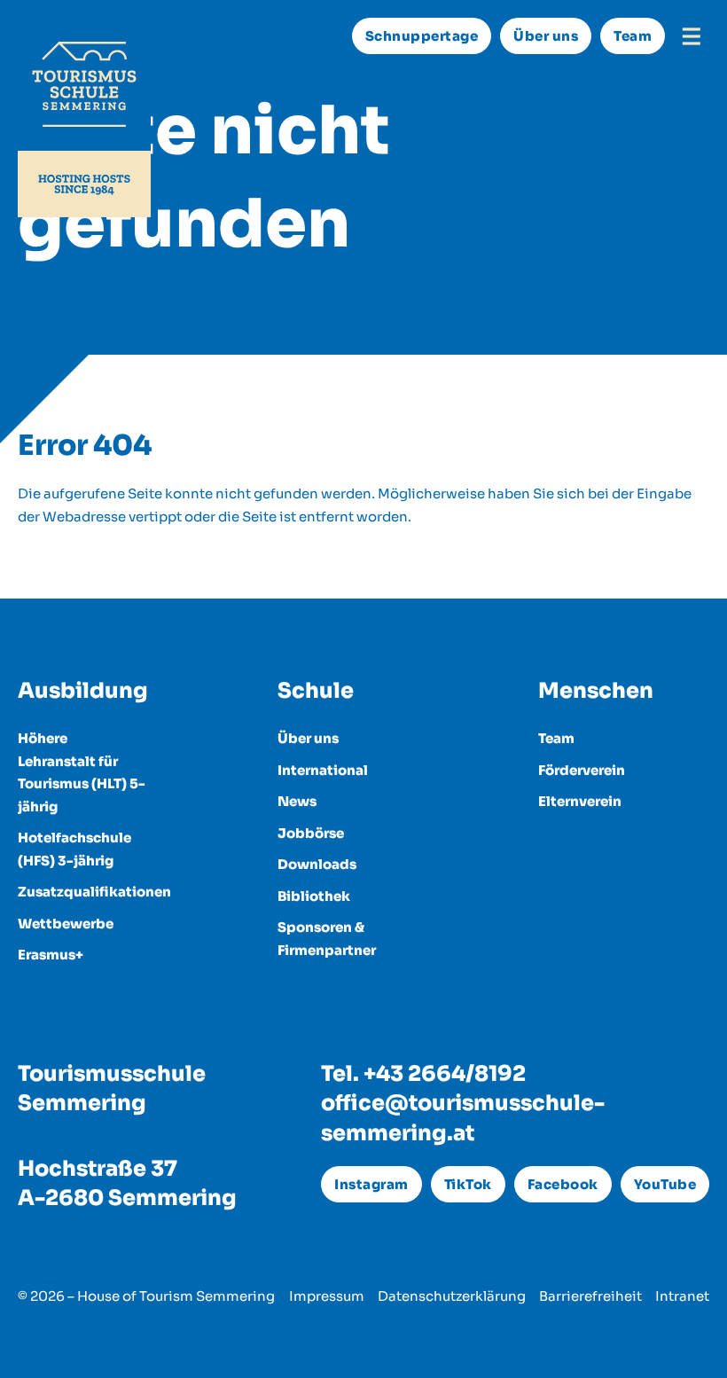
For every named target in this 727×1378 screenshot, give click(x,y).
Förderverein (581, 770)
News (297, 801)
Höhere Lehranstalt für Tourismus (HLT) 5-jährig (81, 772)
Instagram (371, 1184)
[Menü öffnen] (691, 36)
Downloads (317, 864)
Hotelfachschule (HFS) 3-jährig (74, 849)
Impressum (326, 1296)
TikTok (468, 1184)
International (323, 770)
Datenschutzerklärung (452, 1296)
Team (633, 35)
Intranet (682, 1296)
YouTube (665, 1184)
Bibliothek (314, 896)
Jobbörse (311, 833)
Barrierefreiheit (590, 1296)
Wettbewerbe (65, 923)
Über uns (545, 35)
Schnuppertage (422, 35)
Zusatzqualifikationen (82, 891)
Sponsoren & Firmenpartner (327, 939)
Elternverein (579, 801)
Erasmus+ (50, 954)
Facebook (563, 1184)
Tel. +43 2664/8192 (423, 1074)
